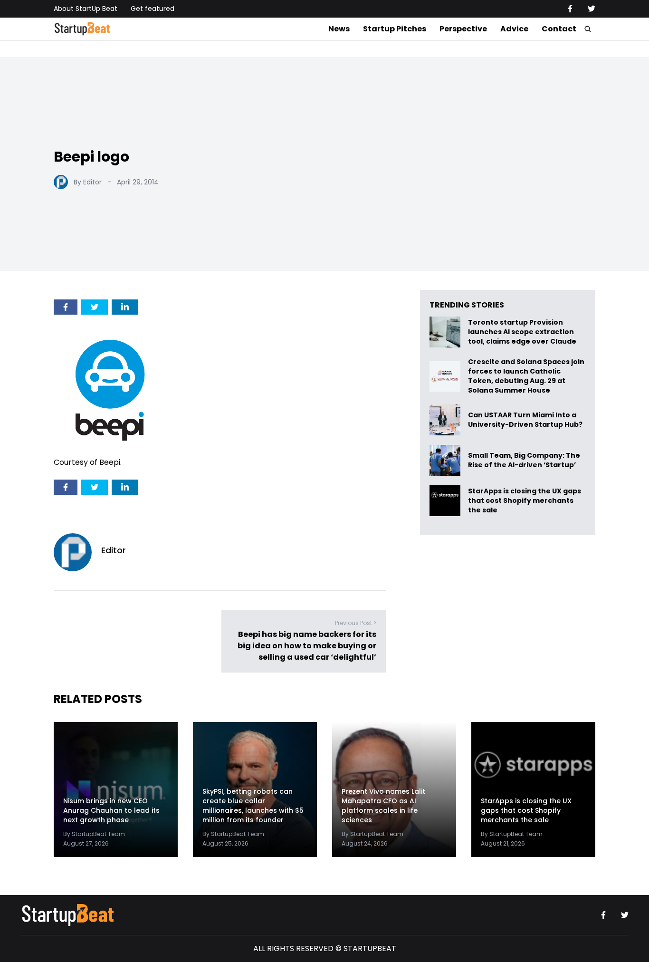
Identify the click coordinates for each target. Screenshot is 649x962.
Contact (559, 28)
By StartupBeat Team (94, 834)
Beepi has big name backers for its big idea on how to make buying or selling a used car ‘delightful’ (307, 646)
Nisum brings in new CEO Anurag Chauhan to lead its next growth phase (111, 810)
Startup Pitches (394, 28)
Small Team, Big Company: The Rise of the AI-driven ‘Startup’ (524, 460)
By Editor (88, 182)
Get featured (152, 8)
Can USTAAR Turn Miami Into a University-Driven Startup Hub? (525, 420)
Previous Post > (355, 623)
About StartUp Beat (85, 8)
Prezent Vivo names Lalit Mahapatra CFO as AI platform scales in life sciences (383, 806)
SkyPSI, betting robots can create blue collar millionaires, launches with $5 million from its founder (253, 806)
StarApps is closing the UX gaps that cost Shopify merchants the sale (524, 501)
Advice (514, 28)
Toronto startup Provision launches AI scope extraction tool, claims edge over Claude (523, 332)
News (339, 28)
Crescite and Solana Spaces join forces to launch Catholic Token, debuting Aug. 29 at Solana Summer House (526, 376)
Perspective (463, 28)
